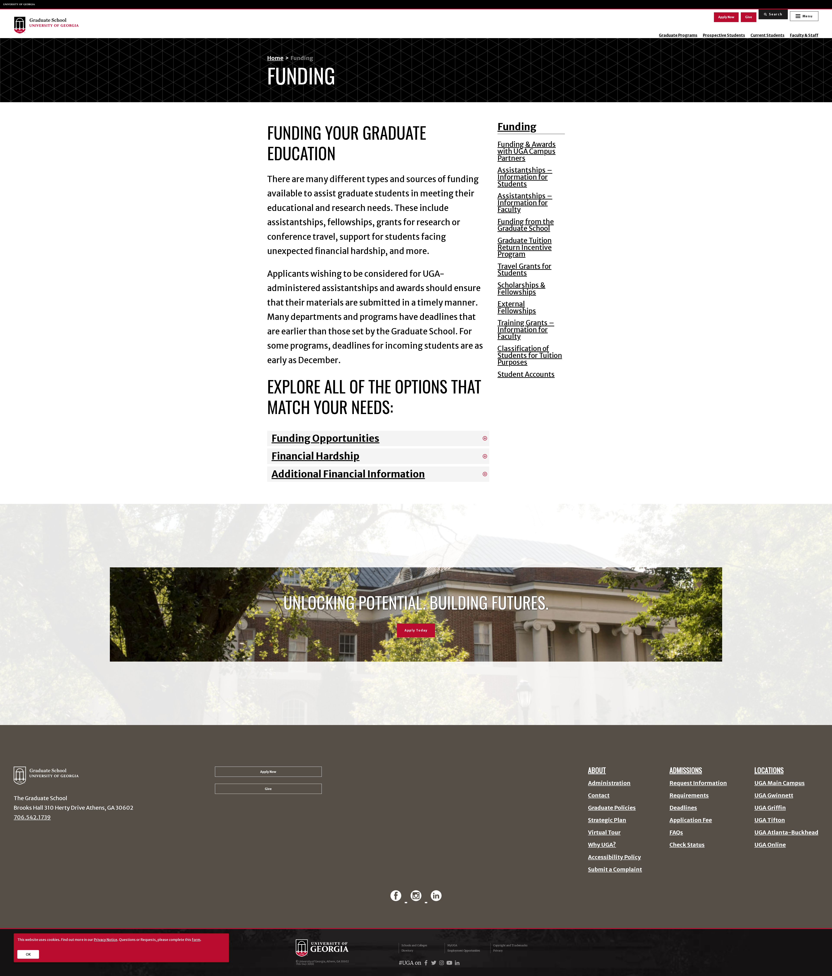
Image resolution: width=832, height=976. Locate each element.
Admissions (686, 770)
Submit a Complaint (615, 869)
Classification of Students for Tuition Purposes (529, 355)
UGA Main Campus (779, 783)
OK (28, 954)
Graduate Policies (612, 808)
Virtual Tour (604, 832)
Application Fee (691, 820)
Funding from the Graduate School (525, 225)
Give (748, 17)
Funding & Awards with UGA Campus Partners (526, 151)
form (196, 939)
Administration (609, 783)
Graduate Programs (678, 35)
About (597, 770)
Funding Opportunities (325, 438)
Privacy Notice (105, 939)
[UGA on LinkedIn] (457, 963)
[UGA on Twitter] (434, 963)
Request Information (698, 783)
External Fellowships (516, 307)
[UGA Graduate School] (127, 25)
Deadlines (683, 808)
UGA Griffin (770, 808)
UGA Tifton (769, 820)
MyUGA (452, 945)
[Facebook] (397, 896)
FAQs (676, 832)
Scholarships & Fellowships (521, 288)
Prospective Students (724, 35)
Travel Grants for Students (524, 270)
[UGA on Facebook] (427, 963)
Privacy (498, 950)
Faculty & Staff (804, 35)
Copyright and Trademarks (510, 945)
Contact (598, 795)
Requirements (689, 795)
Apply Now (726, 17)
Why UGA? (602, 845)
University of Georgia (19, 4)
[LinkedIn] (436, 896)
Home (275, 58)
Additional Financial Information (348, 474)
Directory (407, 950)
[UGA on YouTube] (450, 963)
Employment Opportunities (463, 950)
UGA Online (770, 845)
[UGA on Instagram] (442, 963)
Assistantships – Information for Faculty (524, 203)
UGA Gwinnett (773, 795)
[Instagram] (417, 896)
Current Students (768, 35)
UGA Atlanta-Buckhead (786, 832)
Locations (769, 770)
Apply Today (416, 630)
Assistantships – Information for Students (524, 177)
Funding (516, 127)
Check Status (687, 845)
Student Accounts (526, 374)
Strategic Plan (607, 820)
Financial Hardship (315, 456)
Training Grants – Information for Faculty (525, 330)
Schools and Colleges (414, 945)
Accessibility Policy (614, 857)
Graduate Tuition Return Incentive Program (524, 247)
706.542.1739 (32, 817)
